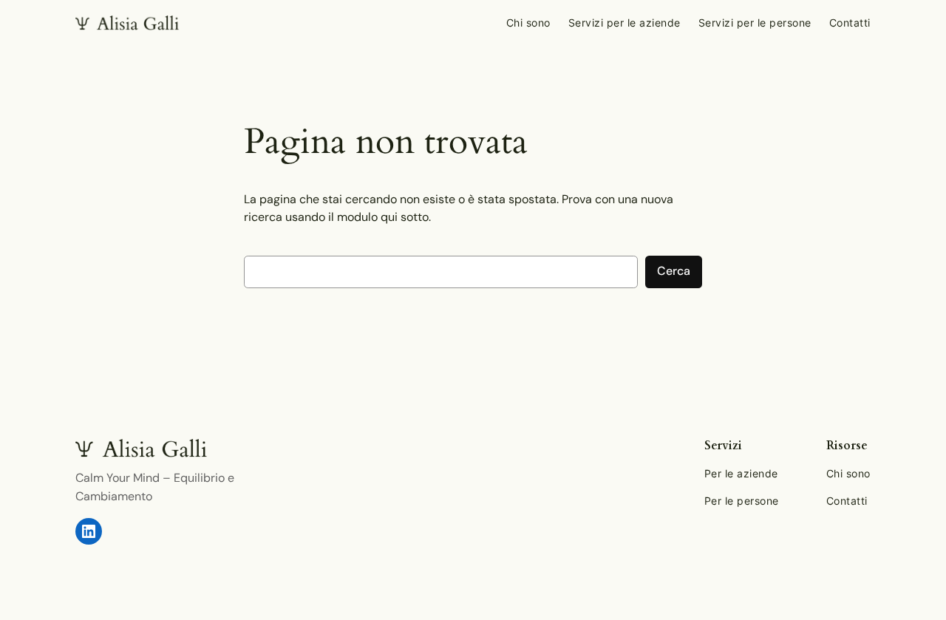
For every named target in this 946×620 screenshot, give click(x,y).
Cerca (673, 271)
